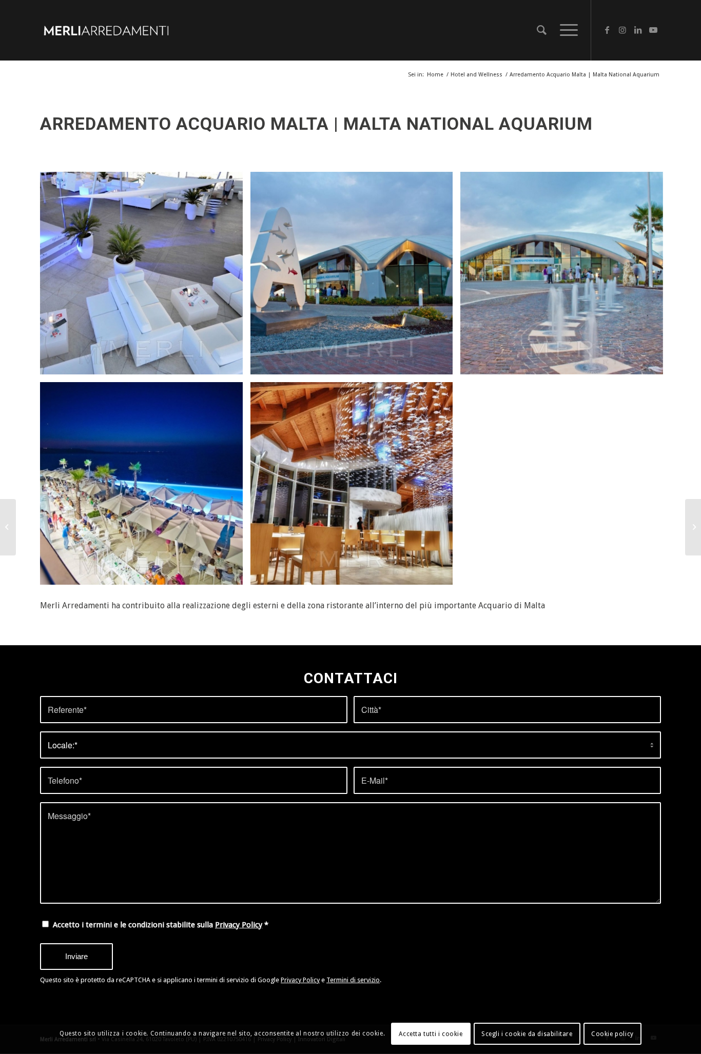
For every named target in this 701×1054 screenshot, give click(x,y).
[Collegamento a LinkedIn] (638, 29)
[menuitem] (541, 30)
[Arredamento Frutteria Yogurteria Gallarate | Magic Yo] (693, 527)
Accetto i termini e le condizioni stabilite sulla (160, 924)
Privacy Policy (238, 924)
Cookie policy (612, 1034)
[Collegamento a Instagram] (622, 29)
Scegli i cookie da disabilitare (527, 1034)
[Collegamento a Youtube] (653, 29)
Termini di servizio (353, 980)
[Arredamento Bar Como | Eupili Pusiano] (8, 527)
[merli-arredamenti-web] (106, 30)
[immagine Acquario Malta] (145, 277)
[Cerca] (541, 30)
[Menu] (565, 30)
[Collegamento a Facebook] (607, 29)
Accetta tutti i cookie (430, 1034)
